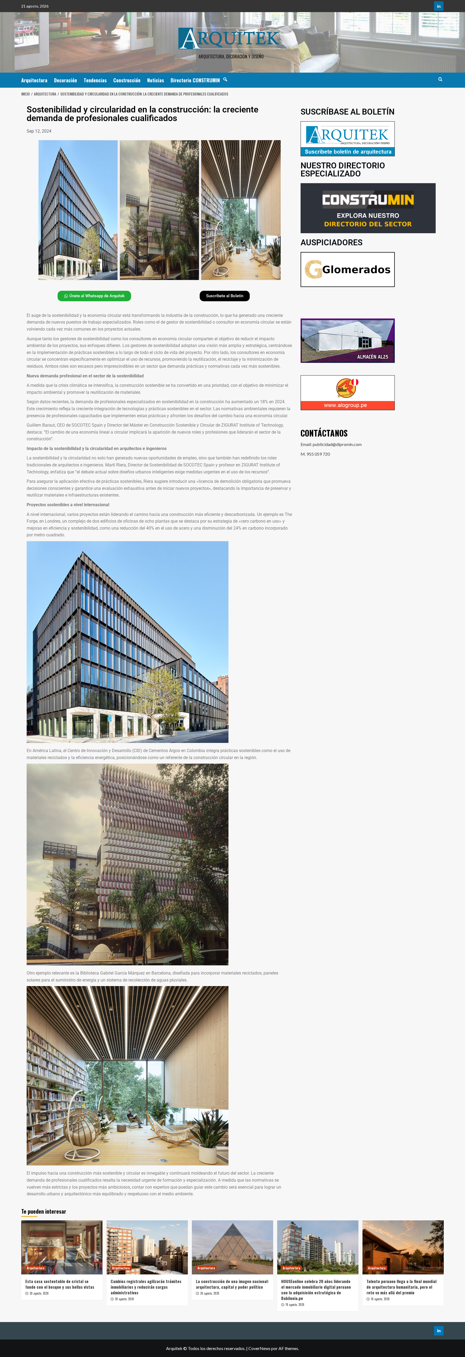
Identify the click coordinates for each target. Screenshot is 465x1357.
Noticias (155, 80)
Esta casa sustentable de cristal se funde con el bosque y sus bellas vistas (59, 1284)
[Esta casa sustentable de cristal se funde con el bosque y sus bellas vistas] (62, 1247)
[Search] (440, 79)
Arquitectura (34, 80)
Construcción (126, 80)
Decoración (65, 80)
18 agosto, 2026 (295, 1304)
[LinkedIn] (438, 6)
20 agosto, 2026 (39, 1293)
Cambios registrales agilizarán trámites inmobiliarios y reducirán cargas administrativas (146, 1286)
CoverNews (259, 1348)
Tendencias (95, 80)
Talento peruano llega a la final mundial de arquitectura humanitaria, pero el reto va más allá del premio (401, 1286)
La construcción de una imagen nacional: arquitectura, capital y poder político (232, 1284)
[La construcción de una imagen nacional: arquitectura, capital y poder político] (232, 1247)
